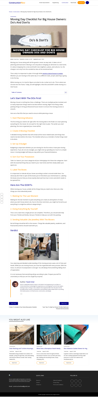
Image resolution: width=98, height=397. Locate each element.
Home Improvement (44, 2)
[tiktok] (75, 385)
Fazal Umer (16, 59)
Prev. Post (13, 303)
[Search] (87, 2)
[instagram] (79, 385)
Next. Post (64, 303)
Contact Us (81, 2)
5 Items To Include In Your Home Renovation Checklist (23, 307)
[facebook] (72, 381)
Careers (38, 382)
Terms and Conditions (58, 384)
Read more (13, 362)
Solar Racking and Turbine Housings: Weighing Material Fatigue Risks (31, 348)
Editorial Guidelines (57, 380)
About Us (38, 380)
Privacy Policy (56, 382)
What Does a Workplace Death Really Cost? (50, 348)
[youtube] (72, 385)
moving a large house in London (52, 73)
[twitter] (75, 381)
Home (10, 11)
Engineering (55, 2)
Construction (65, 2)
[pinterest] (79, 381)
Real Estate (73, 2)
